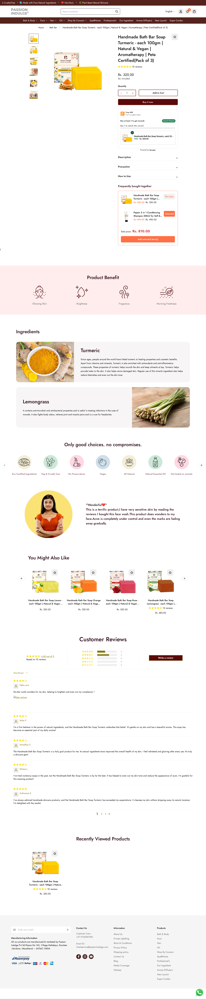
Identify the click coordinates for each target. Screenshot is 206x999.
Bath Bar (53, 27)
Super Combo (176, 20)
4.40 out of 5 (47, 656)
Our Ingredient (126, 20)
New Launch (161, 20)
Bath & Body (29, 20)
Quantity (122, 86)
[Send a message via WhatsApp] (199, 992)
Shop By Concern (76, 20)
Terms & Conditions (123, 943)
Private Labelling (121, 938)
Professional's (110, 20)
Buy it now (148, 102)
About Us (118, 934)
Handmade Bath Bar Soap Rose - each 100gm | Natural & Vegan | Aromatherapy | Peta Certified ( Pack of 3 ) (122, 602)
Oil (60, 20)
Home (41, 27)
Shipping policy (121, 952)
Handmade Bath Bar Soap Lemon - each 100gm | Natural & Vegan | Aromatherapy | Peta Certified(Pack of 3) (45, 602)
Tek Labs (152, 150)
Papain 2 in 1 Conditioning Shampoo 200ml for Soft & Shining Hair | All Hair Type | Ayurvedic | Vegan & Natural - (148, 214)
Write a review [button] (165, 657)
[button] (125, 66)
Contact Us (119, 956)
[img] (20, 680)
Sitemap (117, 970)
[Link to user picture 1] (20, 702)
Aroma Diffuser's (144, 20)
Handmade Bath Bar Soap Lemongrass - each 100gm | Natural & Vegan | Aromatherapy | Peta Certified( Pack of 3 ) (161, 602)
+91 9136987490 (84, 937)
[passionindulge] (20, 11)
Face (42, 20)
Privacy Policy (120, 947)
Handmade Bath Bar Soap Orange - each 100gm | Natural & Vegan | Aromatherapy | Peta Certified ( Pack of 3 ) (84, 602)
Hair (52, 20)
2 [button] (101, 814)
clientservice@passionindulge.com (92, 947)
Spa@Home (95, 20)
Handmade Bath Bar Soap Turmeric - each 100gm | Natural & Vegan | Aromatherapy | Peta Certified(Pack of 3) (45, 883)
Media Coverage (121, 965)
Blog (116, 961)
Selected (169, 213)
